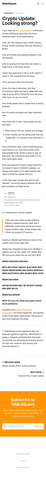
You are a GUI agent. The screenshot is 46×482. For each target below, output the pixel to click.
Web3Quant (9, 3)
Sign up (23, 460)
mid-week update (24, 30)
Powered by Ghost (23, 467)
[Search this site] (38, 3)
